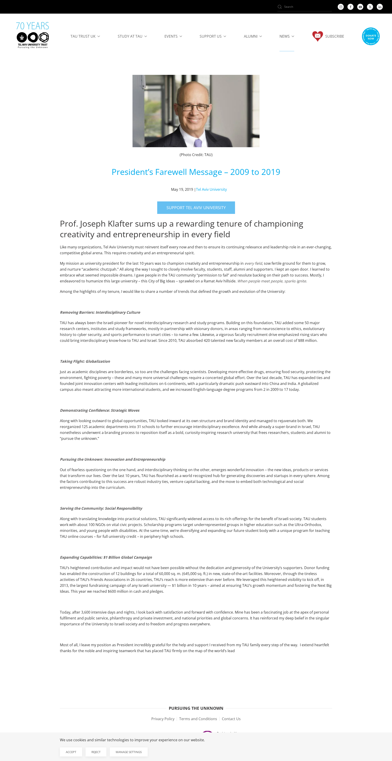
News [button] (284, 36)
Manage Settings (129, 752)
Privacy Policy (162, 718)
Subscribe (334, 36)
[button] (371, 36)
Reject (95, 752)
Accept (71, 752)
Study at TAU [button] (130, 36)
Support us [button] (211, 36)
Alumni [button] (250, 36)
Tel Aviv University (211, 189)
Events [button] (171, 36)
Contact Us (231, 718)
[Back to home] (32, 36)
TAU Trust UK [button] (83, 36)
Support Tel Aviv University (196, 207)
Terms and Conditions (198, 718)
